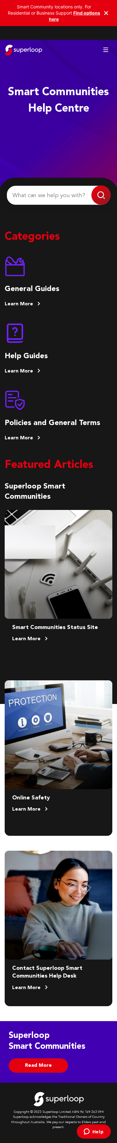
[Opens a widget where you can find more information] (93, 1132)
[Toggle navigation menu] (105, 50)
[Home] (23, 50)
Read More (38, 1065)
